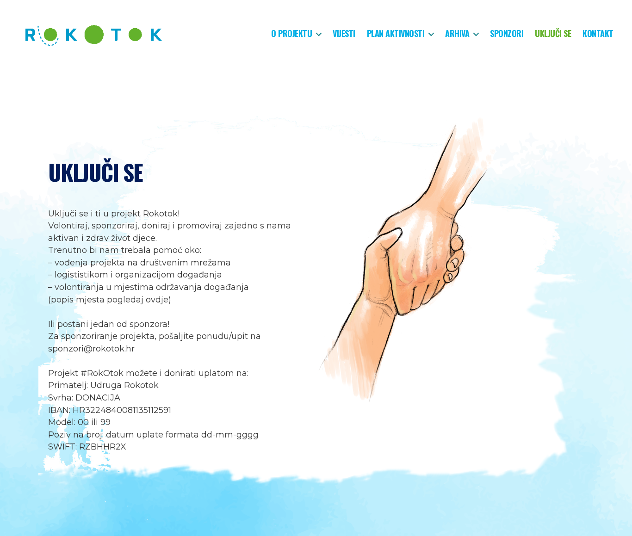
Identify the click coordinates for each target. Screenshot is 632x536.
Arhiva (457, 34)
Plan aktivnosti (396, 34)
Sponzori (506, 34)
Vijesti (344, 34)
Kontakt (597, 34)
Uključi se (553, 34)
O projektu (291, 34)
